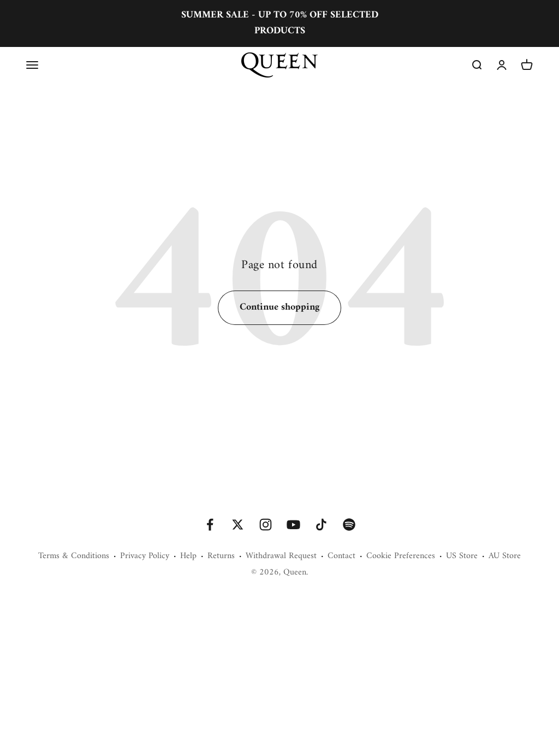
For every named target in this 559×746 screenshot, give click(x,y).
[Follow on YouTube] (293, 524)
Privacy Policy (144, 556)
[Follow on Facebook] (210, 524)
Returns (221, 556)
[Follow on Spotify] (349, 524)
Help (188, 556)
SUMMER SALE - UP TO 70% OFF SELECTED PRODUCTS (279, 23)
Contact (341, 556)
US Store (462, 556)
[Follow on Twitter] (237, 524)
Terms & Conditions (73, 556)
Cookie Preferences (400, 556)
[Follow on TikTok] (321, 524)
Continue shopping (279, 307)
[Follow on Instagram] (265, 524)
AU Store (505, 556)
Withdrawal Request (281, 556)
